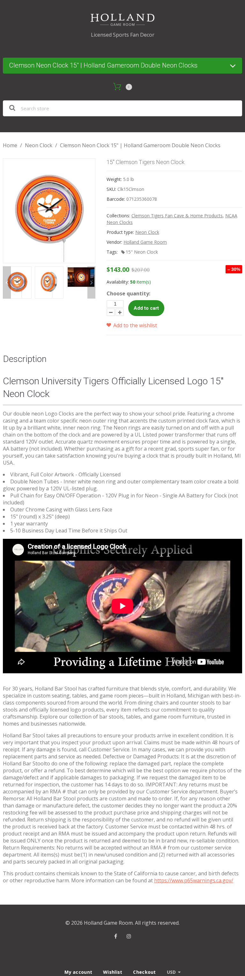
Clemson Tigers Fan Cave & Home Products (177, 216)
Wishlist (112, 972)
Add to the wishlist (134, 325)
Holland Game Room (145, 242)
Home (10, 145)
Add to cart (146, 308)
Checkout (144, 972)
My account (78, 972)
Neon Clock (38, 145)
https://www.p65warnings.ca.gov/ (193, 880)
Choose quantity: (128, 293)
